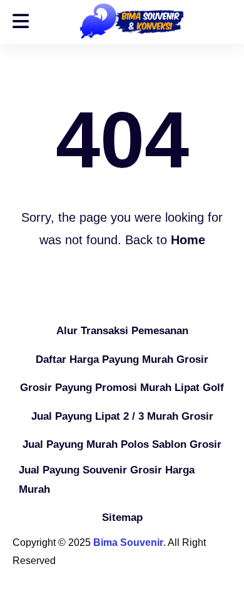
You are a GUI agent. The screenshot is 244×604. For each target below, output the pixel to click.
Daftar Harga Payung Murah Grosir (122, 359)
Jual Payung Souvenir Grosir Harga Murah (107, 479)
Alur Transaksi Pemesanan (122, 331)
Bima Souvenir (128, 542)
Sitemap (122, 517)
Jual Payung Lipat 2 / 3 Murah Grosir (122, 416)
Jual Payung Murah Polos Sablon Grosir (122, 444)
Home (188, 240)
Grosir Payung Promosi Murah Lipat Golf (122, 388)
